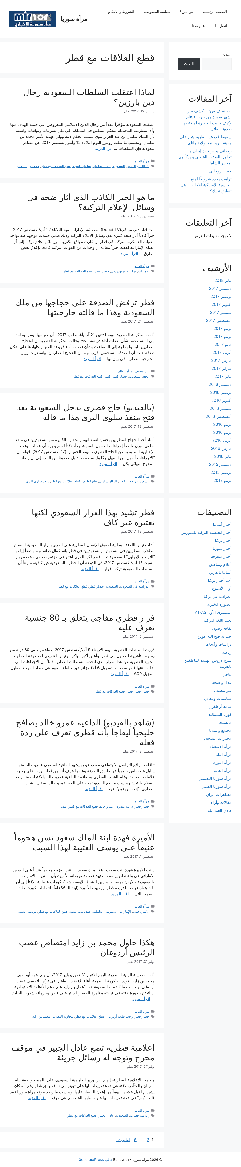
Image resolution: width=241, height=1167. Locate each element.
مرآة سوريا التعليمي (215, 778)
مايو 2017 (223, 344)
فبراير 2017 (222, 368)
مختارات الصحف (218, 738)
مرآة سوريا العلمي (216, 786)
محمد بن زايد (41, 1016)
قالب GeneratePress (95, 1159)
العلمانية (98, 911)
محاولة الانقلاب (62, 1016)
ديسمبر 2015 (220, 464)
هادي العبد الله (220, 810)
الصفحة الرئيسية (214, 11)
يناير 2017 (223, 376)
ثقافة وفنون (222, 628)
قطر (107, 376)
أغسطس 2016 (219, 416)
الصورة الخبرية (219, 604)
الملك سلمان (102, 166)
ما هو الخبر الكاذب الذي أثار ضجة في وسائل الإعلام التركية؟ (91, 202)
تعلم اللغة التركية (218, 620)
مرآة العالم (141, 161)
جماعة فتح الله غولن (214, 636)
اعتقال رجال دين (138, 166)
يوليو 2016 (222, 424)
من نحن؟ (186, 11)
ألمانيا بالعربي (220, 572)
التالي (123, 1139)
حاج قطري (89, 481)
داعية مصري (124, 806)
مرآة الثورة (222, 762)
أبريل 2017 (222, 352)
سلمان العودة (81, 166)
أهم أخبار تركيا (220, 580)
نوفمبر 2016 (221, 392)
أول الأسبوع (222, 588)
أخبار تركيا (223, 540)
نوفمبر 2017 (221, 296)
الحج (146, 376)
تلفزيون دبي (119, 271)
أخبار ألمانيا (222, 524)
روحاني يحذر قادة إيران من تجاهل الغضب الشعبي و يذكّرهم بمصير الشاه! (205, 157)
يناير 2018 (223, 280)
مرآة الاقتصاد (221, 746)
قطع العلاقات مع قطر (56, 166)
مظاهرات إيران (219, 794)
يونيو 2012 (222, 480)
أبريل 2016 (222, 440)
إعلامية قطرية (139, 1115)
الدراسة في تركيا (218, 596)
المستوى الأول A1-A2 (213, 612)
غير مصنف (142, 371)
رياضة (227, 652)
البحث (226, 54)
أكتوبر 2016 (221, 400)
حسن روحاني (220, 171)
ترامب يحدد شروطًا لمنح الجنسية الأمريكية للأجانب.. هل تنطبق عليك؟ (206, 185)
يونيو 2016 (222, 432)
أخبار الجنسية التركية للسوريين (206, 532)
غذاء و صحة (222, 682)
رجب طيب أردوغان (119, 1016)
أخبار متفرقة (221, 556)
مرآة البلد (224, 754)
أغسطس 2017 (219, 320)
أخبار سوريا (222, 548)
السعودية (118, 166)
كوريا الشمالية (220, 714)
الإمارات (143, 271)
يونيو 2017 (222, 336)
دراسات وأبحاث (218, 644)
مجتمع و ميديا (220, 730)
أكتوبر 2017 (222, 304)
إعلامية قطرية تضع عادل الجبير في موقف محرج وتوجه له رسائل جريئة (83, 1052)
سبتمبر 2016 (221, 408)
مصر (63, 806)
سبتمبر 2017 (221, 312)
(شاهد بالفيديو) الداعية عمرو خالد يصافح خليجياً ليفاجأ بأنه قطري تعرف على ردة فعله (85, 732)
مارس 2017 (221, 360)
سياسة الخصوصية (157, 11)
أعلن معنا (199, 26)
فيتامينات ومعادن (218, 698)
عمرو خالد (107, 806)
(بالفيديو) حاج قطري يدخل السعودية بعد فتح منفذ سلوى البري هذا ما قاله (86, 412)
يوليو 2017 (222, 328)
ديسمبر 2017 (220, 288)
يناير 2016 (223, 456)
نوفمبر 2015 (221, 472)
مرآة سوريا (73, 18)
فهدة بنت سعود (79, 911)
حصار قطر (102, 271)
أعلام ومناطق (220, 564)
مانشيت (225, 722)
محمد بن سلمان (28, 166)
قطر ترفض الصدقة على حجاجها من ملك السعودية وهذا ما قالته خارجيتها (85, 307)
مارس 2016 (221, 448)
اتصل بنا (221, 26)
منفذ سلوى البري (37, 481)
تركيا (133, 271)
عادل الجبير (106, 1115)
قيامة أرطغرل (220, 706)
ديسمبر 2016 (220, 384)
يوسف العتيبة (27, 911)
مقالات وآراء (221, 802)
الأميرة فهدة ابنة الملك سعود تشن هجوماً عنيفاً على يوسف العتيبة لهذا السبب (84, 842)
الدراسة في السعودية (134, 586)
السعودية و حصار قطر (134, 481)
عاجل (227, 674)
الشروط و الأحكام (121, 11)
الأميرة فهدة (141, 911)
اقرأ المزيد (104, 148)
